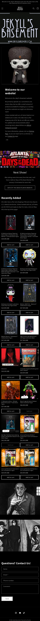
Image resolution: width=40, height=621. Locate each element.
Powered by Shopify (26, 620)
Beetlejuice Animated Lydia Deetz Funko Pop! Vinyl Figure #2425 (10, 304)
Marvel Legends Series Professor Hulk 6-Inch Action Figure (28, 402)
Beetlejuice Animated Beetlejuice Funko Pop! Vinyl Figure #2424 (28, 269)
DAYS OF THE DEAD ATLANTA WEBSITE (20, 188)
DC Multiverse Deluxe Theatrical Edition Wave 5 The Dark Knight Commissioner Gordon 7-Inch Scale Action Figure (29, 235)
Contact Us (11, 136)
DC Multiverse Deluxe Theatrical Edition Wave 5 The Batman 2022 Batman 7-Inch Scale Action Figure (10, 235)
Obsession (4, 368)
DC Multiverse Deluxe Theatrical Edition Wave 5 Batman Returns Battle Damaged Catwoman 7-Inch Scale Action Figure (10, 271)
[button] (2, 8)
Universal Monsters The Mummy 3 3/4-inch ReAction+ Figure (28, 469)
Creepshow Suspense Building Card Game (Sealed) (29, 369)
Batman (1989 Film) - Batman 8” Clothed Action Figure (28, 304)
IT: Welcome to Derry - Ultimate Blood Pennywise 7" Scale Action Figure (9, 403)
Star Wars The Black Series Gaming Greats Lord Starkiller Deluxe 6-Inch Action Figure (10, 436)
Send (7, 599)
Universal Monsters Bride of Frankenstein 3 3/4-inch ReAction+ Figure (29, 436)
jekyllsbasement (17, 620)
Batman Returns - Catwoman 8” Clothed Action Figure (9, 337)
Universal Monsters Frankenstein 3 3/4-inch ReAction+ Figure (10, 469)
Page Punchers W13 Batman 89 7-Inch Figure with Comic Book (28, 337)
